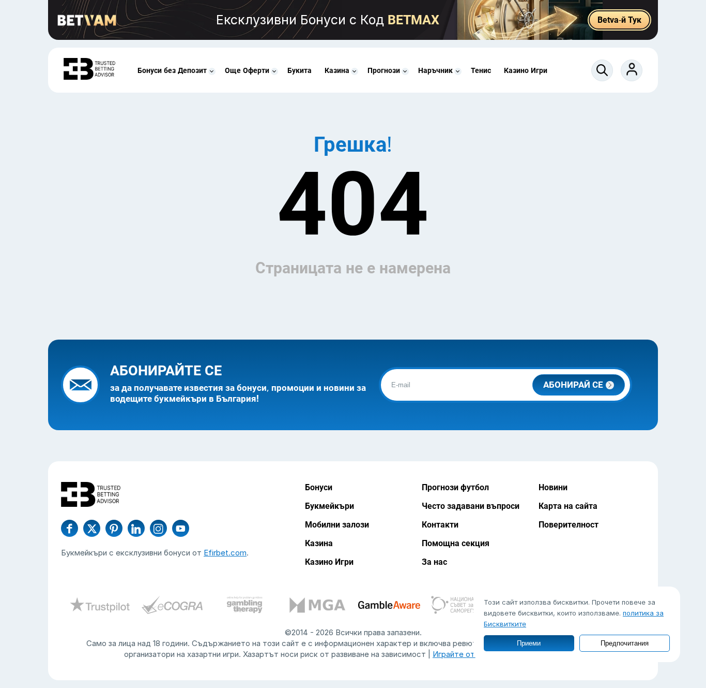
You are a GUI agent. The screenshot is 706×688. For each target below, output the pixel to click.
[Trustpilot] (100, 606)
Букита (299, 70)
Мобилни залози (337, 525)
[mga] (317, 606)
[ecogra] (172, 606)
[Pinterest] (113, 528)
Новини (553, 487)
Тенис (481, 70)
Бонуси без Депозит (172, 70)
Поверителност (568, 525)
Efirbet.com (225, 553)
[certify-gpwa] (244, 606)
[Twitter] (91, 528)
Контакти (440, 525)
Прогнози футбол (455, 487)
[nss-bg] (462, 606)
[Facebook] (69, 528)
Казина (337, 70)
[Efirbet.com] (89, 70)
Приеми (529, 643)
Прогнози (383, 70)
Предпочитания (625, 643)
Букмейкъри (329, 506)
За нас (434, 562)
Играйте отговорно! (470, 654)
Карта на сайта (568, 506)
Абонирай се (573, 384)
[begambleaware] (389, 606)
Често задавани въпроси (470, 506)
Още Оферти (247, 70)
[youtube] (158, 528)
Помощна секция (455, 543)
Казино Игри (525, 70)
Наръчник (435, 70)
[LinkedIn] (136, 528)
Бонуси (318, 487)
